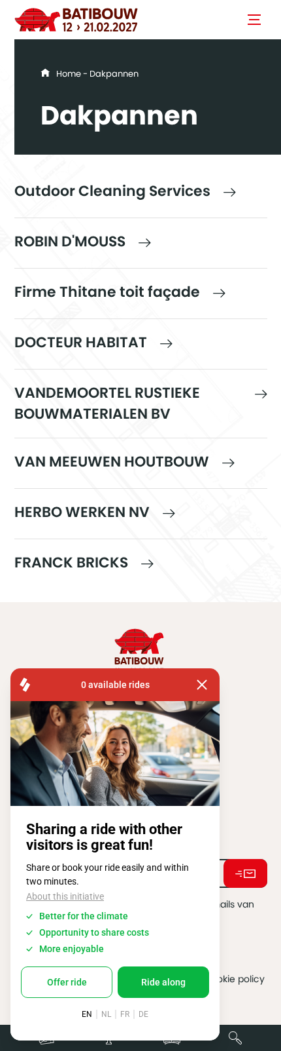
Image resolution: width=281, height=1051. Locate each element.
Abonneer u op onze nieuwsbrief (245, 873)
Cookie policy (234, 978)
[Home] (76, 20)
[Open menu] (254, 20)
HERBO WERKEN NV (82, 512)
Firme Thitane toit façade (107, 292)
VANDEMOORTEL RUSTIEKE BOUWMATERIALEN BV (107, 403)
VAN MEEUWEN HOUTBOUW (111, 461)
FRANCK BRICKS (71, 562)
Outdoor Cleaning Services (112, 191)
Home (68, 73)
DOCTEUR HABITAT (80, 342)
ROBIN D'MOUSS (69, 241)
